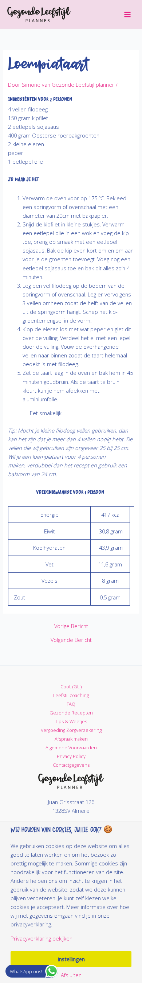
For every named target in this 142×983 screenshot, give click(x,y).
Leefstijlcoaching (71, 695)
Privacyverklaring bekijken (41, 938)
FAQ (71, 704)
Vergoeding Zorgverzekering (71, 730)
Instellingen (71, 959)
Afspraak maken (71, 739)
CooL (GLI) (71, 686)
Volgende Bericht (71, 640)
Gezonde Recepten (71, 712)
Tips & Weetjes (71, 721)
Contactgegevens (71, 765)
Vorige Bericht (71, 626)
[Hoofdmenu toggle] (127, 14)
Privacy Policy (71, 756)
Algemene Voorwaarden (71, 747)
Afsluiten (71, 975)
